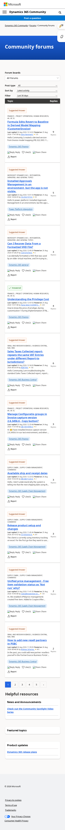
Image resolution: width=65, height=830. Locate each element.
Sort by (9, 90)
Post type (10, 85)
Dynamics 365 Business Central (23, 379)
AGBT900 (24, 367)
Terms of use (11, 805)
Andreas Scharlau (28, 649)
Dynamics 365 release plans (22, 751)
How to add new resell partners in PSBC (27, 641)
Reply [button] (17, 152)
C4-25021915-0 (27, 197)
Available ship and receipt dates (27, 473)
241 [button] (35, 534)
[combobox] (32, 78)
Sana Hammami (27, 134)
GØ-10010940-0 (27, 427)
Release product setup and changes (24, 527)
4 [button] (35, 427)
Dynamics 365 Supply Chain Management (27, 491)
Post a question (32, 18)
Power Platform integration (20, 209)
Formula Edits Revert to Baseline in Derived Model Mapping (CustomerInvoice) (27, 125)
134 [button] (42, 594)
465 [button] (37, 649)
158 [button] (31, 367)
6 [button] (34, 253)
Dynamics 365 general (19, 264)
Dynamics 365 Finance (19, 146)
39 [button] (35, 197)
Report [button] (13, 156)
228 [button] (43, 305)
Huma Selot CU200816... (30, 305)
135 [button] (36, 134)
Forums (33, 25)
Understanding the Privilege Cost (28, 299)
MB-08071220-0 (27, 479)
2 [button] (35, 479)
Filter (8, 95)
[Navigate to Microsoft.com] (12, 4)
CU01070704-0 (26, 253)
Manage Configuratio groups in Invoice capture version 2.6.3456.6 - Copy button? (27, 417)
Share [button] (43, 152)
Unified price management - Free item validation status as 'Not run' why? (28, 584)
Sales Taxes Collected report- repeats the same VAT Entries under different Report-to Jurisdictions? (25, 357)
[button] (60, 12)
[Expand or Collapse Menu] (4, 12)
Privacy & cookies (13, 800)
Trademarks (10, 810)
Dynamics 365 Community (27, 12)
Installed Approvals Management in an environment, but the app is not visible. (27, 186)
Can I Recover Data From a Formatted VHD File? (24, 245)
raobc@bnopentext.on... (30, 594)
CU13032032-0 (26, 534)
